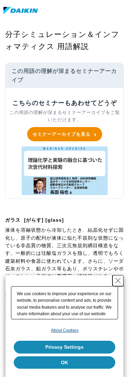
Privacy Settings (64, 347)
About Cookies (64, 330)
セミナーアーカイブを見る (61, 134)
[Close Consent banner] (117, 280)
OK (64, 362)
